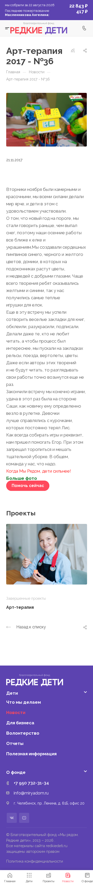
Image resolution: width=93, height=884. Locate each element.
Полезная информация (31, 753)
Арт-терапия (20, 607)
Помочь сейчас (28, 485)
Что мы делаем (23, 702)
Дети (12, 693)
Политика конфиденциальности (34, 861)
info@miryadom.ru (31, 793)
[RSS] (73, 50)
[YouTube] (24, 818)
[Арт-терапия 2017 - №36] (46, 119)
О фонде (16, 772)
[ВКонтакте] (12, 818)
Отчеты (15, 743)
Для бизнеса (20, 722)
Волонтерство (22, 733)
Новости (15, 712)
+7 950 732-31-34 (31, 782)
